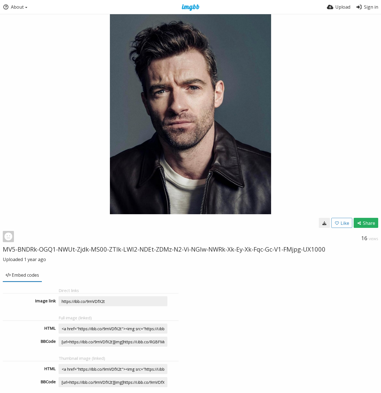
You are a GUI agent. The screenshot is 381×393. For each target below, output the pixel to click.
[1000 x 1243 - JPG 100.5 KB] (324, 223)
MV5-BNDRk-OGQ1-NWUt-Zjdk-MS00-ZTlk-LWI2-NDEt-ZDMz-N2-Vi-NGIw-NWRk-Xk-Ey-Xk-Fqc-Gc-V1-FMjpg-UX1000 (164, 249)
